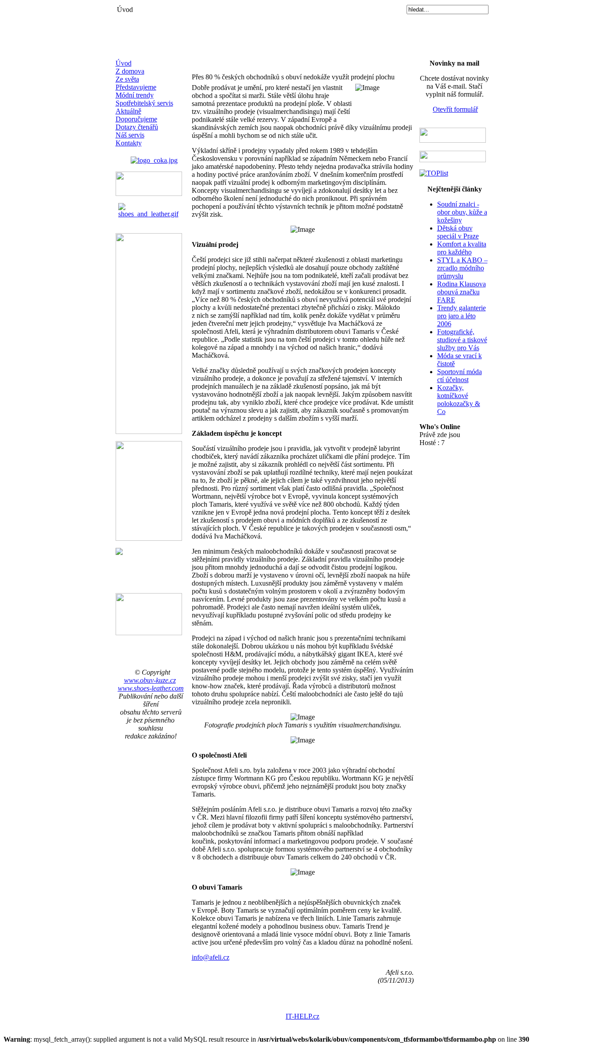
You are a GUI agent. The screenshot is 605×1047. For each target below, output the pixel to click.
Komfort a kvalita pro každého (461, 248)
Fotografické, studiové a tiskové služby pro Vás (462, 340)
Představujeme (136, 87)
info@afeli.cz (210, 957)
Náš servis (130, 135)
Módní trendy (135, 95)
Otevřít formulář (455, 109)
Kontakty (129, 143)
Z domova (130, 71)
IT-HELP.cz (302, 1016)
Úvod (124, 63)
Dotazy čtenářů (137, 127)
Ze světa (127, 79)
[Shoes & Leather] (151, 208)
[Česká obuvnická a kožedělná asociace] (154, 158)
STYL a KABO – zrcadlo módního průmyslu (462, 268)
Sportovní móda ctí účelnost (459, 375)
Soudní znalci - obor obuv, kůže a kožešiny (462, 212)
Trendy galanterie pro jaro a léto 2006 (461, 316)
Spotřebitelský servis (144, 103)
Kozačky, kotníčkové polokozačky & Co (458, 399)
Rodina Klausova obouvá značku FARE (461, 292)
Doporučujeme (136, 119)
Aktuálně (128, 111)
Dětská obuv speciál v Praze (458, 232)
